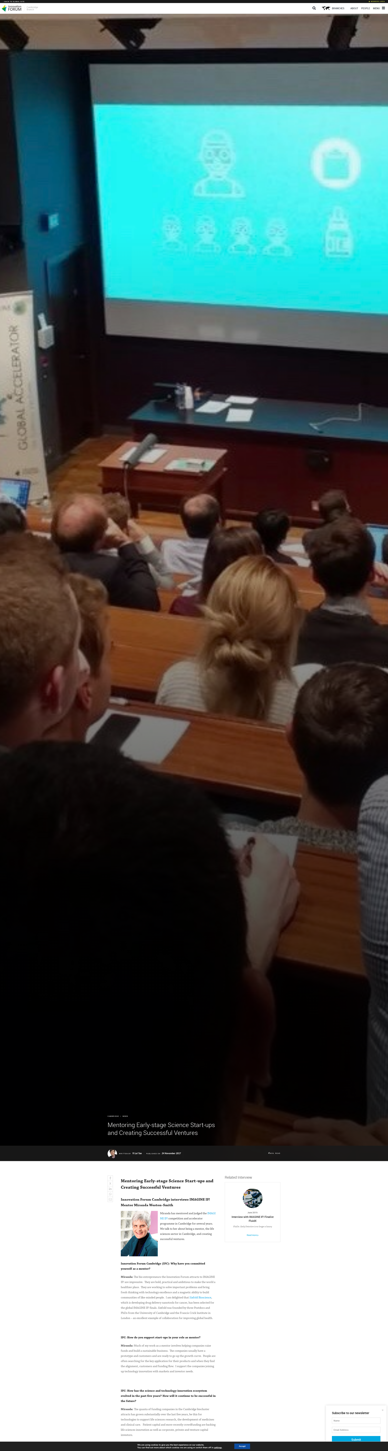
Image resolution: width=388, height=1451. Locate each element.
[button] (314, 5)
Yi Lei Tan (137, 1153)
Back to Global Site (15, 2)
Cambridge (113, 1116)
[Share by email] (113, 1199)
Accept (242, 1446)
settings (218, 1447)
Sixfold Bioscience (200, 1297)
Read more (252, 1235)
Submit (356, 1440)
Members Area (378, 1)
